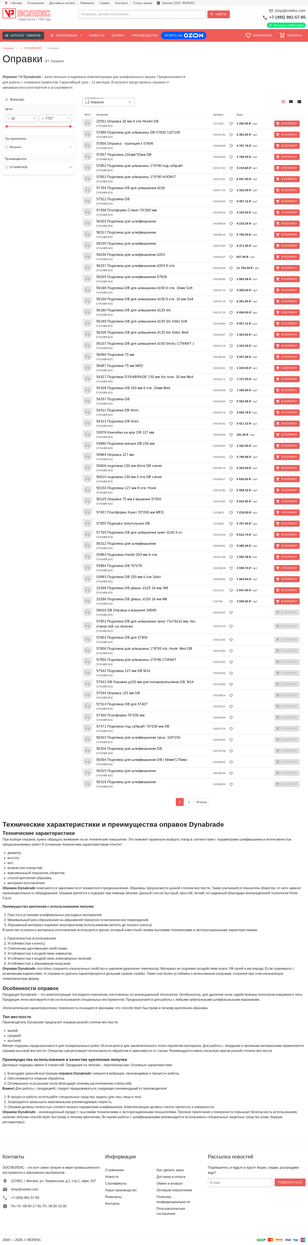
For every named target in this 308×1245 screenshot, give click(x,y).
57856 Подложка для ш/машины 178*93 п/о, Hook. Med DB (144, 648)
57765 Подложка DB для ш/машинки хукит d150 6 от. (139, 532)
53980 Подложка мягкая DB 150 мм (125, 443)
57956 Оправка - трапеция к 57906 (124, 143)
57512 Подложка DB (113, 199)
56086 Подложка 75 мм (115, 354)
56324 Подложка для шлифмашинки (126, 221)
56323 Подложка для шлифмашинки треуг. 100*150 (138, 737)
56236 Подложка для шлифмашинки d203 (130, 254)
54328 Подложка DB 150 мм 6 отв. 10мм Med (133, 388)
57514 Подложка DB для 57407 (122, 704)
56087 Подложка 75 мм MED (119, 366)
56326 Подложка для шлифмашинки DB (129, 748)
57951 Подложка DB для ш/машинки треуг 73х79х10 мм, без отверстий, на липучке (145, 624)
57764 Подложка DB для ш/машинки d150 (130, 188)
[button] (154, 14)
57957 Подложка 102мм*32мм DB (124, 154)
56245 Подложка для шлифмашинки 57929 (131, 277)
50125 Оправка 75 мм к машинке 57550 (128, 499)
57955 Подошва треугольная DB (123, 523)
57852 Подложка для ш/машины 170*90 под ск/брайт (139, 166)
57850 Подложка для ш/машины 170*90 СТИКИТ (136, 659)
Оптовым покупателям (174, 1190)
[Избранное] (231, 124)
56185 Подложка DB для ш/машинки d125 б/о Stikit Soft (141, 321)
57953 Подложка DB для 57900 (122, 637)
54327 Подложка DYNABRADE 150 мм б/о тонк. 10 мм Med (144, 377)
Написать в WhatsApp (288, 25)
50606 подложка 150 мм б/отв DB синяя (129, 466)
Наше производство (121, 1190)
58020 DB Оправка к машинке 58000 (126, 610)
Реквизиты (113, 1197)
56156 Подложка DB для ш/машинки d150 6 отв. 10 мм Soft (144, 299)
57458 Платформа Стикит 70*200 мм (126, 210)
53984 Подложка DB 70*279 (119, 566)
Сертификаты (116, 1183)
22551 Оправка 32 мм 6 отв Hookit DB (127, 121)
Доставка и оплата (171, 1177)
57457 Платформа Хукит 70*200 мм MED (130, 512)
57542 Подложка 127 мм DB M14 (123, 671)
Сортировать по (94, 98)
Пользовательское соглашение (171, 1211)
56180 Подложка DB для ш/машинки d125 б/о (133, 310)
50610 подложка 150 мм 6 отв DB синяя (129, 477)
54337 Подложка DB (113, 399)
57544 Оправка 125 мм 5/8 (118, 693)
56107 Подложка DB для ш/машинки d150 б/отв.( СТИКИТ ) (145, 343)
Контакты (112, 1203)
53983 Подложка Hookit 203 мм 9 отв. (127, 554)
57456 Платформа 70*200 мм (120, 715)
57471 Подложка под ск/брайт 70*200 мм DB (133, 726)
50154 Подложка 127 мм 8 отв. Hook (126, 488)
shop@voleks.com (290, 11)
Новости (111, 1177)
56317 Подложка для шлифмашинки (126, 232)
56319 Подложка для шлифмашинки (126, 782)
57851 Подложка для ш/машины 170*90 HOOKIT (136, 177)
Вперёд (202, 802)
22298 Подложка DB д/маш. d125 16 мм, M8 (132, 588)
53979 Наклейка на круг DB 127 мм (125, 432)
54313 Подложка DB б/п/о (117, 421)
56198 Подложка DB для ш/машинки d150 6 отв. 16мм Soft (144, 288)
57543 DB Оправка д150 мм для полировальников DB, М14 (145, 682)
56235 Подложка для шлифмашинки (126, 243)
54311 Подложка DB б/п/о (117, 410)
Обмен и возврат (170, 1183)
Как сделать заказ (170, 1170)
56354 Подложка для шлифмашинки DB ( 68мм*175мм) (141, 760)
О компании (114, 1170)
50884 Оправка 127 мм (115, 454)
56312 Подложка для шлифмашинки (126, 543)
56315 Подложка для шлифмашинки (126, 771)
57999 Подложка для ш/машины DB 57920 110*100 (138, 132)
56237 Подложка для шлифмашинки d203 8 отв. (135, 266)
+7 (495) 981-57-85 (287, 17)
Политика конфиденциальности (173, 1199)
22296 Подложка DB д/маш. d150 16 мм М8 (131, 599)
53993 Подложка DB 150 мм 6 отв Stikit (128, 577)
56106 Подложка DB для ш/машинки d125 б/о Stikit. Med (142, 332)
